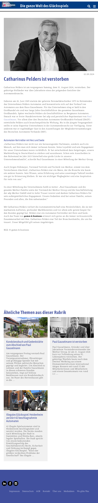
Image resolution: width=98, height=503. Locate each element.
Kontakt (46, 491)
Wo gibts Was (83, 491)
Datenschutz (28, 491)
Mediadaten (69, 491)
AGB (38, 491)
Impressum (14, 491)
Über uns (57, 491)
